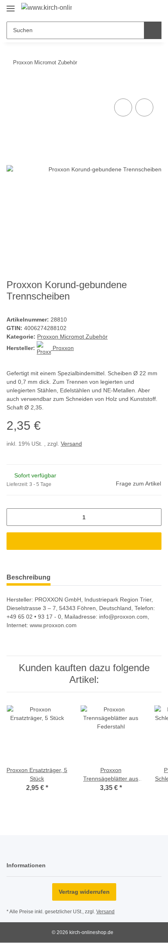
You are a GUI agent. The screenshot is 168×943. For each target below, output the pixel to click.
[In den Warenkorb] (13, 87)
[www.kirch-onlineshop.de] (46, 7)
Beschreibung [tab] (29, 577)
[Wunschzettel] (141, 9)
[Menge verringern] (15, 517)
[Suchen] (152, 30)
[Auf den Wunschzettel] (144, 107)
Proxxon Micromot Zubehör (72, 336)
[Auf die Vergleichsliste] (123, 107)
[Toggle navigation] (11, 5)
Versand (71, 443)
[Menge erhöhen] (152, 517)
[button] (129, 9)
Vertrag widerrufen (84, 891)
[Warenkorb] (154, 9)
